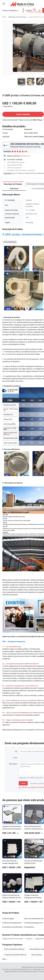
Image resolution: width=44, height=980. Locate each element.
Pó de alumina (29, 927)
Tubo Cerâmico (36, 955)
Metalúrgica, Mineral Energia (17, 17)
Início (4, 17)
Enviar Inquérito (23, 114)
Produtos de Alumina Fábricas (15, 955)
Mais (4, 959)
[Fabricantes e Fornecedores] (22, 4)
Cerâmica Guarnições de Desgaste (14, 923)
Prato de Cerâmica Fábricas (14, 949)
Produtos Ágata (8, 918)
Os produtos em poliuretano (12, 927)
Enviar (23, 783)
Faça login (7, 173)
